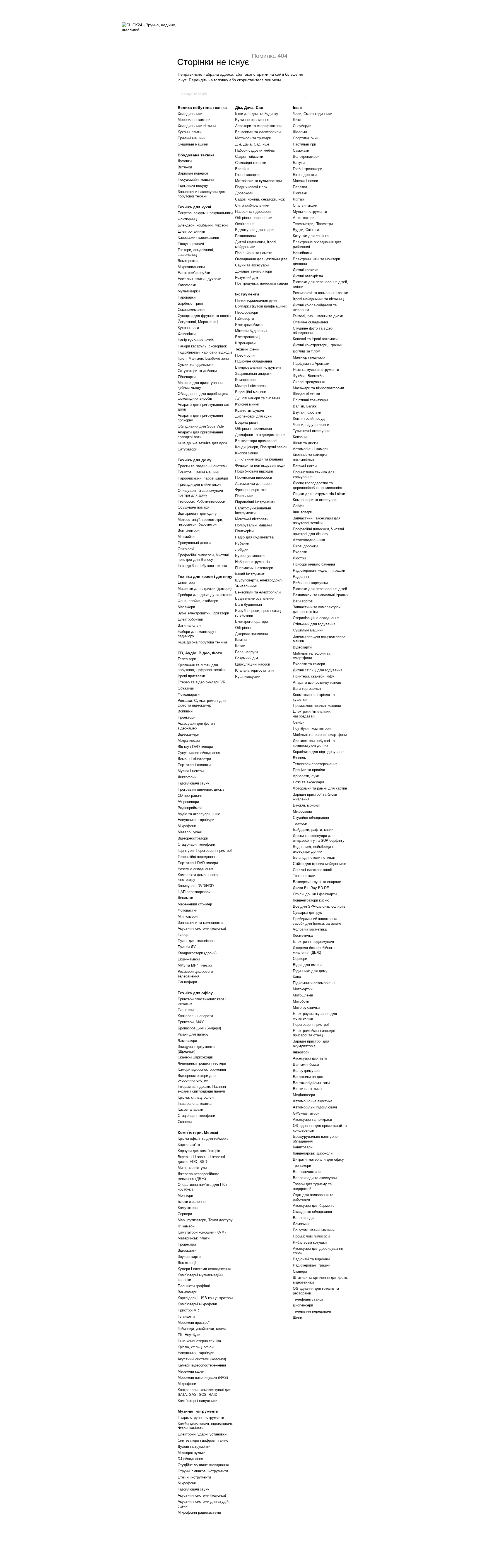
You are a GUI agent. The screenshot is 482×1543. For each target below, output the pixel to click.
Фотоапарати (188, 694)
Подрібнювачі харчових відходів (205, 352)
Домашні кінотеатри (194, 759)
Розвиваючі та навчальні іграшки (320, 293)
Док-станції (187, 1263)
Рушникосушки (247, 676)
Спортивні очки (305, 138)
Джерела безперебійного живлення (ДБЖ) (198, 1176)
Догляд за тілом (306, 351)
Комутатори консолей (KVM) (202, 1232)
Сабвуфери (187, 982)
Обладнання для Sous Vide (201, 426)
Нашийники (302, 253)
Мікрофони (187, 826)
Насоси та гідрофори (253, 211)
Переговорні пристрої (311, 1024)
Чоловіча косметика (310, 929)
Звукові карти (189, 1257)
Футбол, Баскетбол (309, 376)
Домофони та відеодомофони (260, 435)
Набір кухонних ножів (196, 340)
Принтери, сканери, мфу (313, 676)
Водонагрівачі (247, 422)
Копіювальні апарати (195, 1016)
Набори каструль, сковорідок (202, 346)
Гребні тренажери (307, 169)
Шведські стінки (306, 394)
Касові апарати (190, 1109)
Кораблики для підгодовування (319, 752)
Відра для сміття (307, 965)
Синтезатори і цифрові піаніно (203, 1440)
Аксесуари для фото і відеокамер (196, 725)
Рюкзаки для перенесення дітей (320, 589)
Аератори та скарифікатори (258, 126)
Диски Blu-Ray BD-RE (311, 888)
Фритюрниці (187, 219)
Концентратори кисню (311, 900)
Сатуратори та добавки (197, 371)
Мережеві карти (191, 1371)
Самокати (301, 150)
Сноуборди (302, 126)
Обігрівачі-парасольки (253, 218)
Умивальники (246, 586)
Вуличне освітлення (252, 120)
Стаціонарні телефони (196, 844)
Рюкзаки (300, 193)
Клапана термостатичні (254, 670)
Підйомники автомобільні (314, 983)
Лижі (297, 120)
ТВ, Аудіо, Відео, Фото (200, 653)
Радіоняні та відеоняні (312, 1259)
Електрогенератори (251, 621)
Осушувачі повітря (193, 507)
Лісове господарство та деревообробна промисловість (318, 485)
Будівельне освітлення (254, 598)
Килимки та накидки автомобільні (310, 457)
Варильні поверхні (193, 173)
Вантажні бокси (306, 1064)
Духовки (185, 161)
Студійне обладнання (311, 817)
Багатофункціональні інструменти (253, 510)
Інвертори (301, 1052)
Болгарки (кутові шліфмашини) (261, 306)
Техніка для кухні (194, 207)
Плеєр (183, 935)
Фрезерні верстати (250, 490)
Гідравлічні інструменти (255, 502)
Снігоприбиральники (252, 205)
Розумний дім (246, 277)
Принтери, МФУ (191, 1022)
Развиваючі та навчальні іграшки (320, 595)
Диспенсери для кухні (253, 416)
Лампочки (301, 1224)
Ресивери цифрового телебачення (195, 973)
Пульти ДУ (187, 947)
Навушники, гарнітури (196, 820)
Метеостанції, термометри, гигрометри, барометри (200, 521)
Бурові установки (249, 556)
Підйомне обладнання (253, 361)
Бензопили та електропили (258, 132)
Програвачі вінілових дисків (201, 789)
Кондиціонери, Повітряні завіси (261, 447)
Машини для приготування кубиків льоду (200, 385)
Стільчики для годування (314, 624)
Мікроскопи (302, 811)
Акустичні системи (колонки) (202, 928)
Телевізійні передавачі (197, 857)
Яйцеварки (187, 377)
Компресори (245, 380)
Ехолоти (300, 552)
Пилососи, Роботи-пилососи (201, 501)
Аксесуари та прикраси (312, 1119)
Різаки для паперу (193, 1034)
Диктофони (187, 777)
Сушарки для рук (307, 912)
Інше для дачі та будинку (256, 114)
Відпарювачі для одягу (197, 513)
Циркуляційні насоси (252, 664)
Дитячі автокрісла (308, 276)
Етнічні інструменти (194, 1477)
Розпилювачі (246, 236)
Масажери (186, 607)
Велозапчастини (306, 1172)
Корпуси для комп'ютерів (199, 1151)
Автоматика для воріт (253, 483)
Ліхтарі (299, 199)
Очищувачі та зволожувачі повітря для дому (200, 492)
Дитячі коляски (305, 270)
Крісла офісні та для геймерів (203, 1138)
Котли (240, 646)
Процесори (187, 1244)
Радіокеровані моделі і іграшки (319, 570)
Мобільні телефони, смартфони (320, 735)
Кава (297, 977)
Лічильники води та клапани (259, 459)
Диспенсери (303, 1305)
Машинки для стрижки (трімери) (205, 588)
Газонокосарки (247, 175)
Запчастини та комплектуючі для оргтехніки (317, 609)
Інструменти (247, 294)
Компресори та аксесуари (314, 500)
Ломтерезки (187, 261)
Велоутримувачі (306, 1071)
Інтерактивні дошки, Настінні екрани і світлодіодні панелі (202, 1088)
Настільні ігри (304, 144)
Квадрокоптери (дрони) (197, 953)
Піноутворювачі (191, 244)
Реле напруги (246, 652)
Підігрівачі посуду (193, 185)
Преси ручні (245, 355)
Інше (297, 107)
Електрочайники (191, 231)
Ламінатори (187, 1040)
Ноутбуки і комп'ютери (312, 728)
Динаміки (185, 898)
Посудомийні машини (196, 179)
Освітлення (244, 224)
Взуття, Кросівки (307, 412)
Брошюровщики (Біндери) (199, 1028)
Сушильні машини (193, 144)
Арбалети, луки (306, 776)
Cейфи (298, 722)
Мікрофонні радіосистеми (199, 1512)
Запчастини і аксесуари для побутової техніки (201, 194)
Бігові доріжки (305, 175)
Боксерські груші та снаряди (317, 882)
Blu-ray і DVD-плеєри (195, 747)
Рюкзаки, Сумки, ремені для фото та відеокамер (202, 702)
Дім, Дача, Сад (249, 107)
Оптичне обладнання (310, 322)
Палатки (300, 187)
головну (221, 80)
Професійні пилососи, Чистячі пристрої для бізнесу (203, 557)
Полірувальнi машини (253, 525)
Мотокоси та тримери (253, 138)
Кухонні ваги (188, 328)
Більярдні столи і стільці (314, 857)
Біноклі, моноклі (306, 805)
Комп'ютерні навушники (197, 1401)
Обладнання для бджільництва (261, 259)
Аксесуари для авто (310, 1058)
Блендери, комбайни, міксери (203, 225)
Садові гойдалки (249, 156)
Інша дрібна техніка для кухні (203, 443)
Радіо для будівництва (254, 537)
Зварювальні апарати (253, 373)
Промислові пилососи (253, 477)
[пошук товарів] (301, 94)
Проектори (186, 717)
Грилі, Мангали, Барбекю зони (203, 358)
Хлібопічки (187, 334)
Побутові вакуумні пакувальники (205, 213)
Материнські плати (193, 1238)
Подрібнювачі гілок (251, 187)
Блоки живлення (192, 1201)
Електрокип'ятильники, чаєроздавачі (312, 713)
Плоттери (186, 1010)
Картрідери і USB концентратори (205, 1298)
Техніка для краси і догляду (205, 576)
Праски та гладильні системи (202, 466)
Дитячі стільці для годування (317, 670)
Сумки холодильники (195, 365)
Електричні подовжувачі (313, 941)
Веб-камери (187, 1292)
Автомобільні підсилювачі (315, 1107)
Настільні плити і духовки (199, 279)
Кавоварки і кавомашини (198, 237)
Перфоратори (246, 312)
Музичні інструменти (198, 1411)
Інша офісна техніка (194, 1103)
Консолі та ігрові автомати (315, 339)
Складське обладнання (312, 1212)
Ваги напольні (189, 625)
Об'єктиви (186, 688)
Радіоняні (301, 576)
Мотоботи (301, 1001)
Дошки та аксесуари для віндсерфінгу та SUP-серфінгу (318, 838)
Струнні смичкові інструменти (203, 1471)
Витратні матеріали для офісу (318, 1159)
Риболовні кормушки (310, 583)
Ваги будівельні (248, 604)
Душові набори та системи (257, 398)
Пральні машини (191, 138)
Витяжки (185, 167)
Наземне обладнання (195, 869)
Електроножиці (247, 337)
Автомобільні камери (310, 449)
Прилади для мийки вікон (199, 484)
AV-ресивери (188, 802)
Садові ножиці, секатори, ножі (260, 199)
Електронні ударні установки (202, 1434)
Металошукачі (190, 832)
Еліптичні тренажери (310, 400)
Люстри (299, 558)
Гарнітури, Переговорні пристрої (205, 850)
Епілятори (186, 582)
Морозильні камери (194, 120)
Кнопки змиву (246, 453)
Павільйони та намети (253, 253)
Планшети (186, 1316)
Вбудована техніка (196, 155)
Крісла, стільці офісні (196, 1097)
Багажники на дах (308, 1077)
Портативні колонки (194, 765)
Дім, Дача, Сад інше (252, 144)
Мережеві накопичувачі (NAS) (203, 1377)
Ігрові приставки (191, 676)
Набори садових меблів (255, 150)
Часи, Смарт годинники (312, 114)
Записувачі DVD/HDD (196, 886)
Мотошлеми (303, 995)
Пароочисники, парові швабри (203, 478)
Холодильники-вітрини (197, 126)
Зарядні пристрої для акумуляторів (311, 1043)
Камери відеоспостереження (202, 1069)
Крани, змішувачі (249, 410)
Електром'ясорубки (194, 273)
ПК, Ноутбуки (189, 1335)
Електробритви (190, 619)
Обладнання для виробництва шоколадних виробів (203, 396)
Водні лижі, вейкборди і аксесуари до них (313, 849)
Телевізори (187, 659)
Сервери (185, 1214)
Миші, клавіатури (192, 1168)
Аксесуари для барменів (313, 1205)
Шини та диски (305, 443)
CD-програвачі (190, 795)
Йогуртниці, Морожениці (198, 322)
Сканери (185, 1122)
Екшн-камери (189, 959)
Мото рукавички (306, 1007)
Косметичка (303, 935)
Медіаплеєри (189, 740)
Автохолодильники (309, 540)
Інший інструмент (249, 574)
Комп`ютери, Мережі (198, 1132)
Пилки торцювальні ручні (256, 300)
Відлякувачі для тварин (255, 230)
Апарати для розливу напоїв (317, 682)
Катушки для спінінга (311, 236)
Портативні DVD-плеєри (198, 863)
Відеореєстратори (193, 838)
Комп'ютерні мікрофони (197, 1304)
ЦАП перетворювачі (194, 892)
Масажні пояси (305, 181)
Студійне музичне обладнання (203, 1465)
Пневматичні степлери (254, 568)
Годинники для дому (310, 971)
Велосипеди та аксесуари (315, 1178)
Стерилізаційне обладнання (316, 618)
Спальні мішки (305, 205)
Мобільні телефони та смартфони (311, 655)
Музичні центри (191, 771)
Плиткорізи (244, 531)
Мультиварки (189, 291)
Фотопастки (187, 910)
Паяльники (244, 496)
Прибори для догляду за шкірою (205, 595)
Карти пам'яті (189, 1145)
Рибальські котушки (310, 1242)
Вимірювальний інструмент (258, 367)
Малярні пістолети (250, 386)
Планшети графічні (194, 1286)
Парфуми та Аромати (311, 363)
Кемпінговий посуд (309, 418)
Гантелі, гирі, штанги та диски (318, 316)
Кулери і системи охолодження (204, 1269)
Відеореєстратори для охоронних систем (197, 1078)
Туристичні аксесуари (311, 431)
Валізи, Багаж (305, 406)
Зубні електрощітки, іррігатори (203, 613)
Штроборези (245, 343)
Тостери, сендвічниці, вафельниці (196, 252)
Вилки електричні (307, 1089)
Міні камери (187, 916)
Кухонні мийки (247, 404)
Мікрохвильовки (191, 267)
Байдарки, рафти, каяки (313, 829)
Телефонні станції (308, 1299)
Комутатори (187, 1208)
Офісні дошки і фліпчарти (315, 894)
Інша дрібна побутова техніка (202, 566)
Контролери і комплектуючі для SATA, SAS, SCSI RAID (204, 1392)
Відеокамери (188, 734)
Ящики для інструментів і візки (319, 494)
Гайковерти (244, 318)
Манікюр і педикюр (309, 357)
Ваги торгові (303, 601)
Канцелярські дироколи (312, 1153)
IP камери (186, 1226)
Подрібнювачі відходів (254, 471)
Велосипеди (303, 1218)
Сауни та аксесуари (252, 265)
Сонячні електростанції (312, 870)
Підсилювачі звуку (193, 783)
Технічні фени (247, 349)
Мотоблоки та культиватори (258, 181)
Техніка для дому (194, 460)
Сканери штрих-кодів (195, 1057)
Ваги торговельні (307, 688)
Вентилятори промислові (256, 441)
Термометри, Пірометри (313, 224)
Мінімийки (186, 537)
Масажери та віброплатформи (318, 388)
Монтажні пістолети (251, 519)
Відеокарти (187, 1250)
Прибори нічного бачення (314, 564)
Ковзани (300, 437)
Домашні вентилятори (253, 271)
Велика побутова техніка (202, 107)
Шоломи (300, 132)
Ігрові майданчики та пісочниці (318, 299)
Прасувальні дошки (194, 543)
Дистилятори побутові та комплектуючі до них (314, 743)
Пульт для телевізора (196, 941)
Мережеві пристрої (193, 1322)
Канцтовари (302, 1147)
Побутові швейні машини (198, 472)
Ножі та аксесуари (308, 782)
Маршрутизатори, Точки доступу (205, 1220)
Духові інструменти (194, 1446)
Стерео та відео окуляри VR (201, 682)
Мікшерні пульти (191, 1453)
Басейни (242, 169)
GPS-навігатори (306, 1113)
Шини (297, 1317)
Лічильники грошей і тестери (202, 1063)
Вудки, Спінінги (306, 230)
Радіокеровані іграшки (311, 1265)
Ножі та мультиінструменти (316, 370)
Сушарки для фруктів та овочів (204, 316)
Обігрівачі (186, 549)
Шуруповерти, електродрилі (259, 580)
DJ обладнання (190, 1459)
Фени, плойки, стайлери (198, 601)
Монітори (185, 1195)
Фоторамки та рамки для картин (320, 788)
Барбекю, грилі (190, 303)
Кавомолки (187, 285)
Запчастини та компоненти (200, 922)
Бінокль (299, 758)
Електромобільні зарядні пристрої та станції (314, 1033)
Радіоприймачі (190, 808)
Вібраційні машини (250, 392)
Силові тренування (309, 382)
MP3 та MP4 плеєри (195, 965)
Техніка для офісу (195, 993)
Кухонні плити (189, 132)
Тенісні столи (304, 876)
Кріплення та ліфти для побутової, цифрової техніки (201, 667)
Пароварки (187, 297)
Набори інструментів (252, 562)
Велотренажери (306, 156)
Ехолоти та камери (309, 664)
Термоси (300, 823)
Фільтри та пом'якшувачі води (260, 465)
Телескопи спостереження (315, 764)
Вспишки (185, 711)
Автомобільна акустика (312, 1101)
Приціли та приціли (309, 770)
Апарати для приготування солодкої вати (200, 434)
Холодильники (190, 114)
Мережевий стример (195, 904)
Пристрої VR (188, 1310)
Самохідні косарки (250, 163)
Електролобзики (248, 325)
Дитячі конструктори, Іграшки (317, 345)
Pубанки (242, 543)
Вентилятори (188, 530)
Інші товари (302, 512)
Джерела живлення (251, 634)
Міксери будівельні (251, 331)
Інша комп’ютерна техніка (199, 1341)
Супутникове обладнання (199, 753)
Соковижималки (191, 309)
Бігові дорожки (305, 546)
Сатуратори (187, 449)
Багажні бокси (305, 466)
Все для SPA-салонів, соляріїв (319, 906)
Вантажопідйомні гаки (311, 1083)
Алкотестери (303, 218)
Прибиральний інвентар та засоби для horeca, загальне (317, 921)
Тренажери (302, 1165)
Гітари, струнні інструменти (201, 1417)
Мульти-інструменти (310, 211)
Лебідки (241, 549)
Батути (299, 163)
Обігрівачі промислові (253, 428)
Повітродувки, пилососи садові (261, 283)
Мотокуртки (302, 989)
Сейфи (298, 506)
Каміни (241, 640)
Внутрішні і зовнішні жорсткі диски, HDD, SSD (201, 1159)
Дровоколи (244, 193)
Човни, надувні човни (311, 425)
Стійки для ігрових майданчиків (319, 864)
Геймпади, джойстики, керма (202, 1329)
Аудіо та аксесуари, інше (199, 814)
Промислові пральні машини (317, 705)
